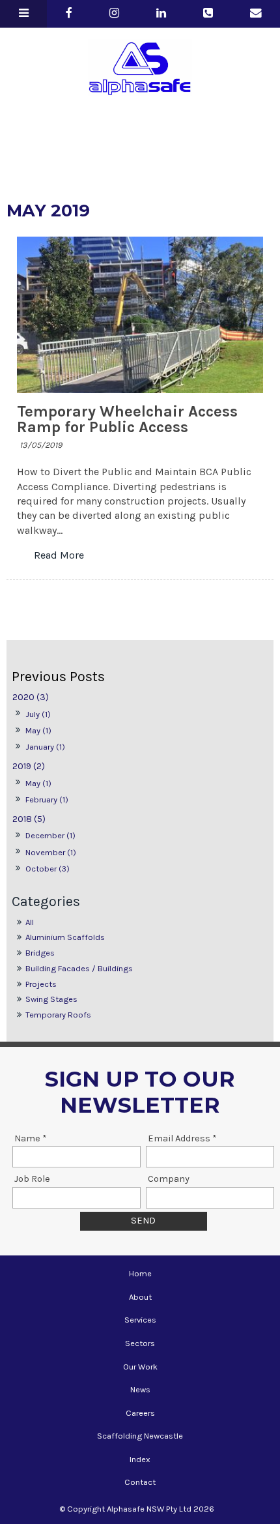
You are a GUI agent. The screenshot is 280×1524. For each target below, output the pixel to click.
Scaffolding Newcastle (140, 1436)
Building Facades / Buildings (79, 968)
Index (140, 1459)
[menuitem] (140, 1273)
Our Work (140, 1366)
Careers (140, 1413)
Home (140, 1273)
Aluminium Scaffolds (65, 937)
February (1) (46, 799)
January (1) (45, 747)
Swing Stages (51, 999)
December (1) (50, 835)
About (140, 1297)
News (140, 1389)
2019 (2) (28, 766)
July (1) (38, 714)
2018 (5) (29, 819)
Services (140, 1320)
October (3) (47, 868)
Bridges (40, 953)
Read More (59, 555)
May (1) (38, 730)
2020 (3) (30, 697)
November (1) (50, 852)
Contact (140, 1482)
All (29, 922)
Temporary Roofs (58, 1014)
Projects (41, 984)
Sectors (140, 1343)
